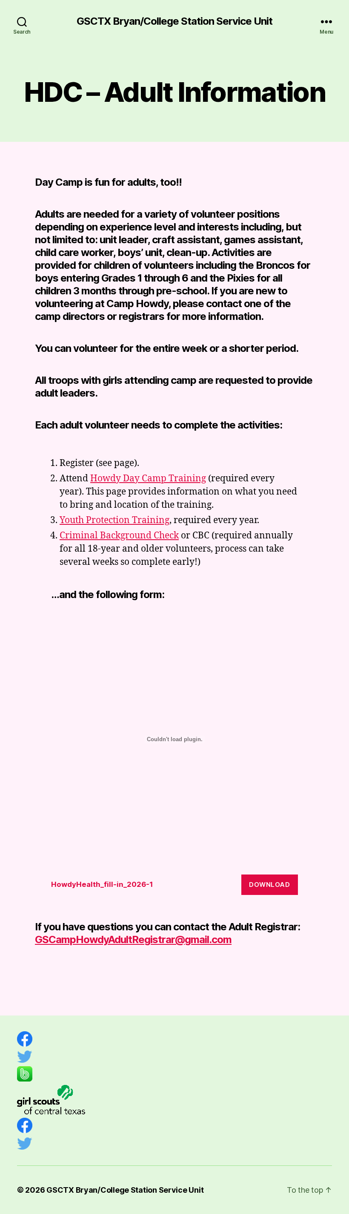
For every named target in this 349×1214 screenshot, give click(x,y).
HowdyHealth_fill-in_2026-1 (102, 884)
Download (269, 884)
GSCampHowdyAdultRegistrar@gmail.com (133, 939)
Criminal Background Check (119, 535)
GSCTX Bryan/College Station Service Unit (174, 21)
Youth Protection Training (114, 520)
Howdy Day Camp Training (148, 478)
